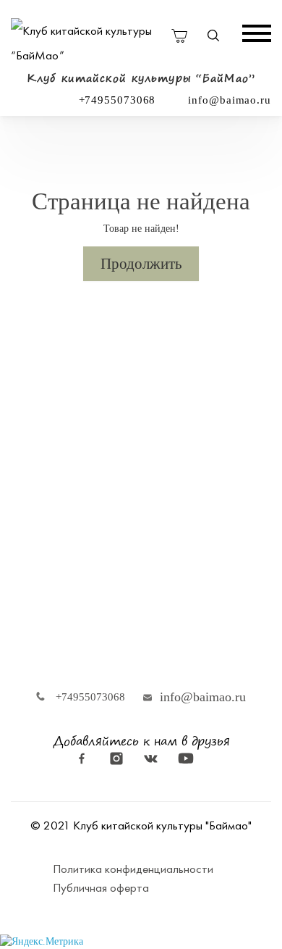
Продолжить (141, 263)
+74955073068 (117, 100)
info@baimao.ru (229, 100)
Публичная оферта (101, 887)
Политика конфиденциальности (133, 869)
